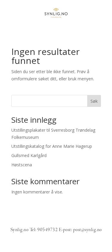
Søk (94, 101)
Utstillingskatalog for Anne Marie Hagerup (51, 146)
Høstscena (21, 165)
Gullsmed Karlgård (29, 155)
